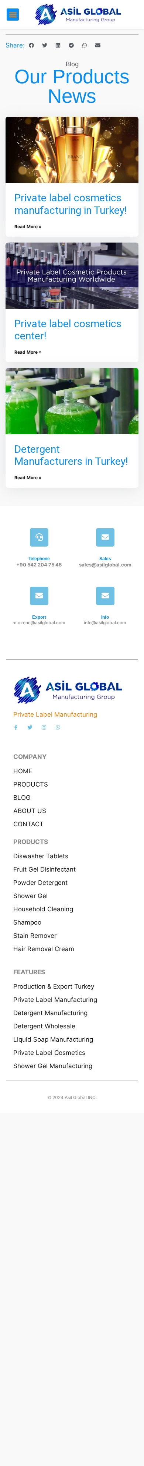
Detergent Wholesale (44, 1026)
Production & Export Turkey (53, 986)
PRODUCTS (30, 784)
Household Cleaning (43, 909)
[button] (13, 14)
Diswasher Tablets (40, 856)
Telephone (39, 558)
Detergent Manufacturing (50, 1013)
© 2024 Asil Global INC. (72, 1097)
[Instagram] (44, 727)
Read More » (28, 226)
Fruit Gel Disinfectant (44, 869)
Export (39, 617)
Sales (105, 558)
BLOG (22, 797)
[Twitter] (29, 727)
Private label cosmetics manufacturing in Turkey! (70, 204)
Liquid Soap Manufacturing (53, 1039)
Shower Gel (30, 896)
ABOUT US (29, 811)
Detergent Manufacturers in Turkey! (71, 455)
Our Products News (72, 86)
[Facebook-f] (15, 727)
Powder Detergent (40, 882)
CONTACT (28, 824)
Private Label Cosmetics (49, 1052)
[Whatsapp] (58, 727)
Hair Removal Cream (43, 949)
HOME (22, 771)
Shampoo (27, 922)
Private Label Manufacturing (55, 999)
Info (105, 617)
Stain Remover (34, 935)
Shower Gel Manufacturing (52, 1066)
